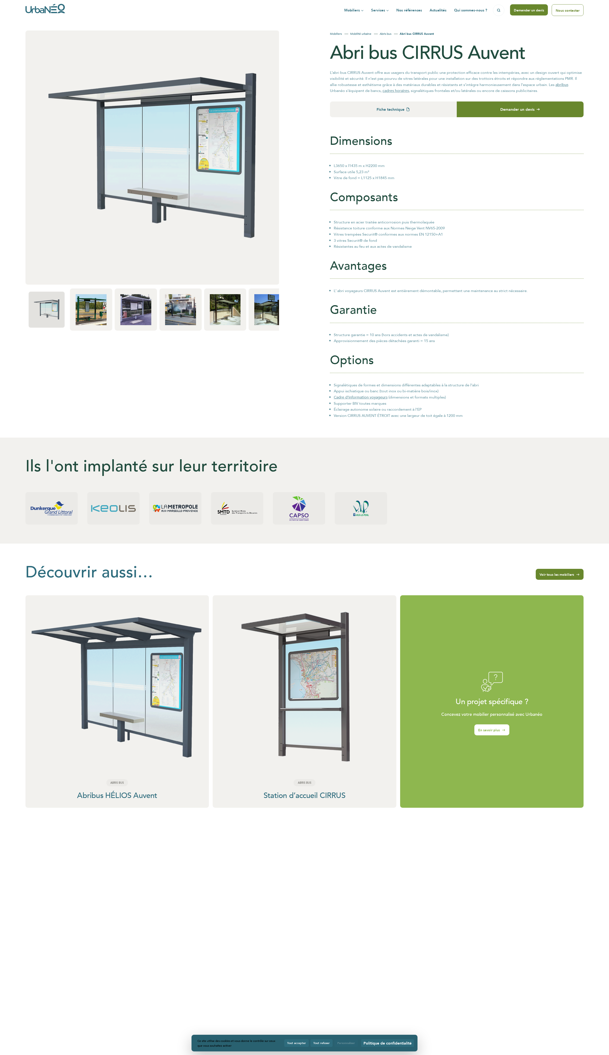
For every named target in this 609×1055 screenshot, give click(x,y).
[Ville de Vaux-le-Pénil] (361, 508)
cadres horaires (396, 90)
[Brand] (45, 10)
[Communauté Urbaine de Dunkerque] (51, 508)
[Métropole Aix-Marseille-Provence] (175, 508)
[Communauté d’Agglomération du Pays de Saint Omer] (299, 508)
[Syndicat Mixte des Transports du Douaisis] (237, 508)
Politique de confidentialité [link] (387, 1043)
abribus (561, 84)
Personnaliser (346, 1042)
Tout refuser (321, 1042)
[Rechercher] (498, 10)
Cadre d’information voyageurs (361, 397)
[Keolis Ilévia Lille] (113, 508)
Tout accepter (296, 1042)
